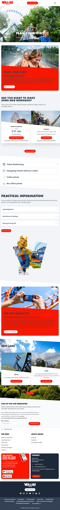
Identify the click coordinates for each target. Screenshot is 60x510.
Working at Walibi (36, 442)
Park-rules (40, 499)
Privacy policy (31, 499)
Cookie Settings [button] (9, 501)
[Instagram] (24, 493)
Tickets (3, 450)
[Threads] (39, 493)
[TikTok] (27, 493)
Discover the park (6, 437)
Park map (4, 442)
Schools (33, 437)
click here (22, 416)
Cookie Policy (49, 499)
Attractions (4, 445)
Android (44, 327)
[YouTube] (30, 493)
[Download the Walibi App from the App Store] (7, 476)
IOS (39, 327)
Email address (5, 421)
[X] (33, 493)
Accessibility (36, 503)
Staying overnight (6, 447)
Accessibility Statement (23, 503)
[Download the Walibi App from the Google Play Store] (7, 471)
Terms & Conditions (9, 499)
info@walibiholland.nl (40, 466)
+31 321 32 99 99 (38, 464)
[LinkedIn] (36, 493)
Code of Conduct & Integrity (44, 501)
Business (33, 440)
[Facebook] (20, 493)
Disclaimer (21, 499)
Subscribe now (34, 423)
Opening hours (5, 440)
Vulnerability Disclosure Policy (25, 501)
